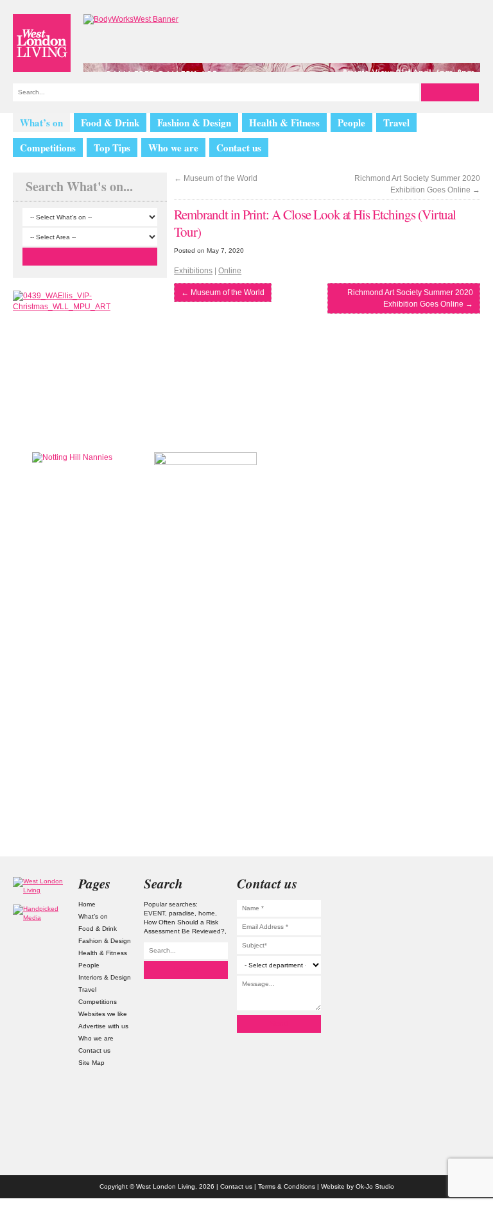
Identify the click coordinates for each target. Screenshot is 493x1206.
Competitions (48, 147)
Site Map (91, 1062)
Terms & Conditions (286, 1186)
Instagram (452, 885)
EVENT (154, 913)
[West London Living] (42, 43)
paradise (182, 913)
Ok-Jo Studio (375, 1186)
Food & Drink (110, 122)
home (206, 913)
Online (229, 270)
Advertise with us (103, 1026)
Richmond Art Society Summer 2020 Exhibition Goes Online (417, 184)
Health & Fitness (284, 122)
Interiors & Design (104, 977)
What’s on (41, 122)
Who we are (173, 147)
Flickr (452, 934)
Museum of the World (215, 178)
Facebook (452, 958)
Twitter (452, 909)
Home (87, 904)
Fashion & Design (194, 122)
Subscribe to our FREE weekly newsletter (409, 516)
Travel (396, 122)
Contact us (238, 147)
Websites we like (102, 1013)
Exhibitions (193, 270)
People (351, 122)
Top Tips (112, 147)
